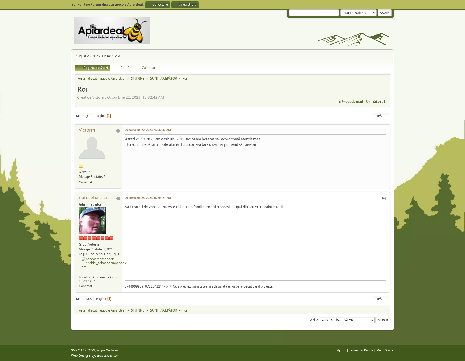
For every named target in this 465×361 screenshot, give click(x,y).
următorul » (377, 101)
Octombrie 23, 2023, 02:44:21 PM (148, 198)
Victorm (87, 130)
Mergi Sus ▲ (385, 350)
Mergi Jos (83, 116)
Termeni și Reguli (361, 350)
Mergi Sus (84, 299)
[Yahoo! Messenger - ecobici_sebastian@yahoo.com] (104, 262)
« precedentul (351, 101)
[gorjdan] (81, 272)
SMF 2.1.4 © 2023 (83, 350)
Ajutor (341, 350)
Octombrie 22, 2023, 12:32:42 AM (148, 130)
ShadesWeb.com (108, 355)
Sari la (313, 319)
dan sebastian (94, 197)
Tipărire (381, 116)
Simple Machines (107, 350)
